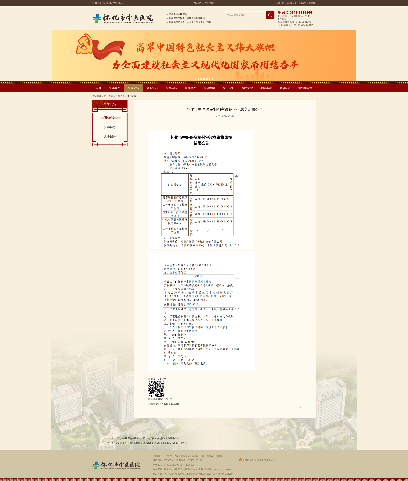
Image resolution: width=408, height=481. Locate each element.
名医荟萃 (266, 88)
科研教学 (209, 88)
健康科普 (285, 88)
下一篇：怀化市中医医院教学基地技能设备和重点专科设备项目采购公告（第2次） (147, 443)
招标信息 (110, 127)
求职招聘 (311, 3)
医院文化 (247, 88)
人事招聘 (110, 136)
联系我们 (300, 3)
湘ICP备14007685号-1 (164, 460)
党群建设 (190, 88)
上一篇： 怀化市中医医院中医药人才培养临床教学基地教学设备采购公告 (143, 438)
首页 (98, 88)
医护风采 (228, 88)
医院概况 (114, 88)
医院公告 (133, 88)
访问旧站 (279, 3)
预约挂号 (290, 3)
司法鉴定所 (305, 88)
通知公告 (110, 117)
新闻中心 (152, 88)
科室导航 (171, 88)
